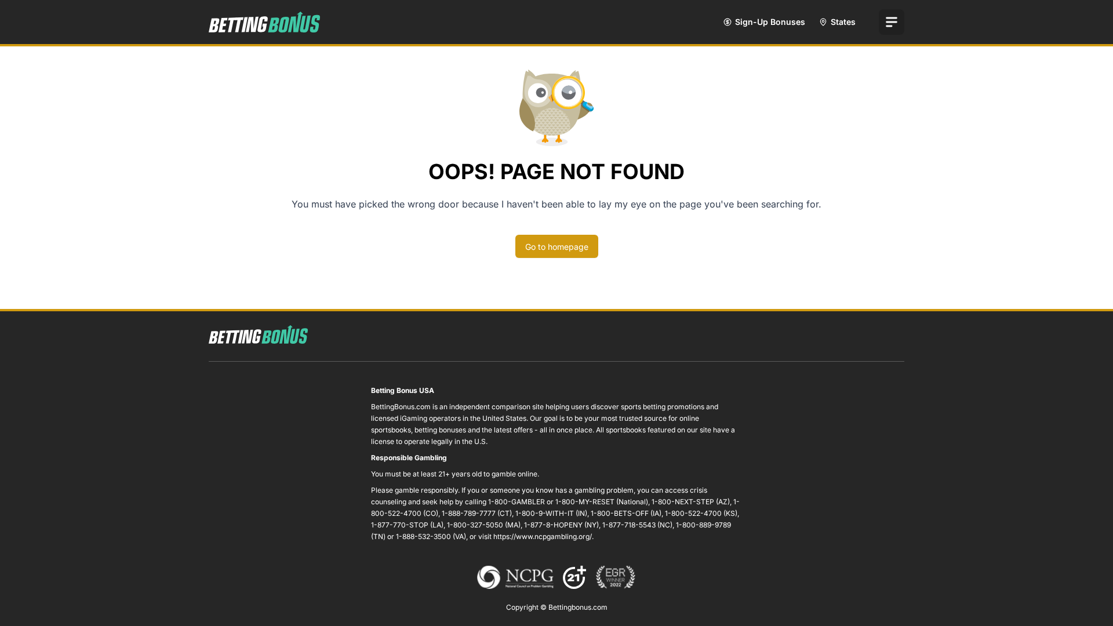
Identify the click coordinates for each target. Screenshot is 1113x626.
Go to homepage (556, 247)
